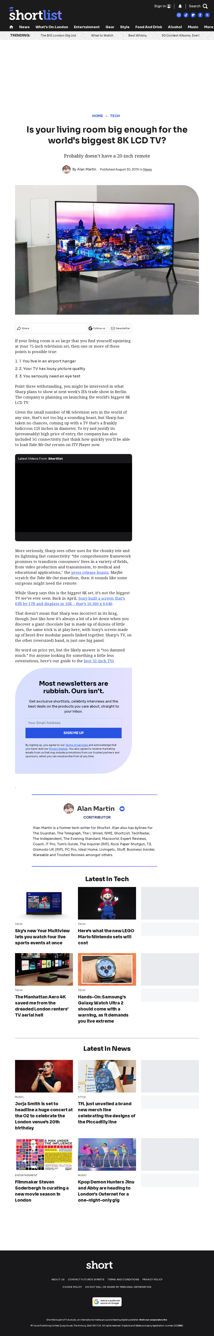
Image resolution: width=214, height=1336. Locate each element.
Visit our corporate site (153, 1319)
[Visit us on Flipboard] (193, 15)
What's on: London (52, 27)
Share (25, 328)
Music (193, 27)
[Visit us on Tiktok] (186, 15)
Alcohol (175, 27)
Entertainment (87, 27)
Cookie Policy (72, 1287)
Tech (115, 116)
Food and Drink (148, 27)
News (24, 27)
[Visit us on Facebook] (200, 15)
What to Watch (102, 35)
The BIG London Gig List (58, 35)
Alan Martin (86, 169)
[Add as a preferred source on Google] (107, 1301)
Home (97, 116)
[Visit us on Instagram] (178, 15)
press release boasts (90, 572)
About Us (58, 1279)
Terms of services (77, 745)
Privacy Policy (153, 1279)
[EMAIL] (123, 808)
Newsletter (123, 328)
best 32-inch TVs (99, 660)
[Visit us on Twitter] (207, 15)
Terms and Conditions (123, 1279)
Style (125, 27)
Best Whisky (137, 35)
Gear (110, 27)
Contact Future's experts (86, 1279)
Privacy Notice (58, 748)
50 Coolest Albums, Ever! (180, 35)
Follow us (99, 328)
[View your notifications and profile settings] (180, 6)
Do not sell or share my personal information (118, 1287)
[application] (73, 496)
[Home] (11, 27)
